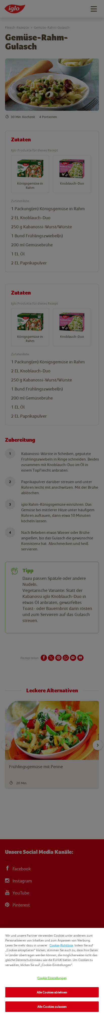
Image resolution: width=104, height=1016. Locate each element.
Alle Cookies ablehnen (52, 992)
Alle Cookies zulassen (52, 1006)
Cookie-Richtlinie (61, 945)
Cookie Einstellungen (52, 978)
